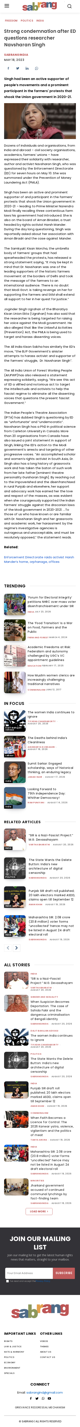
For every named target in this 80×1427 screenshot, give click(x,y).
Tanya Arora (39, 1139)
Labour (9, 755)
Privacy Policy (43, 1281)
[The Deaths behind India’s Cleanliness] (15, 746)
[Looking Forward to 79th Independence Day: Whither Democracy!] (15, 798)
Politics (27, 20)
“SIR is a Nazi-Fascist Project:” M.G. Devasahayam (51, 837)
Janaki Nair (35, 776)
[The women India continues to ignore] (15, 721)
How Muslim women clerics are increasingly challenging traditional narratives (51, 679)
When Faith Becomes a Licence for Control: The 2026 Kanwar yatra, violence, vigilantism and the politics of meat (52, 1126)
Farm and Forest (38, 638)
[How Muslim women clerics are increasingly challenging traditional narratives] (15, 682)
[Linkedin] (27, 68)
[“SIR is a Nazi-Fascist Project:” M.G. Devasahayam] (15, 839)
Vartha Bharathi (39, 844)
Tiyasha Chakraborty (42, 721)
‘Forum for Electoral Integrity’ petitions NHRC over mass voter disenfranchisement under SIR (52, 601)
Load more (38, 1211)
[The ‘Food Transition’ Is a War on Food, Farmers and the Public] (15, 630)
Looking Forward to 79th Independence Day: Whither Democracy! (46, 793)
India (40, 20)
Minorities (37, 1180)
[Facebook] (8, 68)
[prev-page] (7, 948)
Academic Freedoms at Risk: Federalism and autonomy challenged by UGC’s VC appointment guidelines (49, 653)
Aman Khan (35, 904)
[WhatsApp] (36, 68)
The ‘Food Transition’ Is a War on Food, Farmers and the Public (50, 627)
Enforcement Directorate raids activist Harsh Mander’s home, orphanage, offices (39, 559)
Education (34, 666)
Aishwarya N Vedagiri (41, 747)
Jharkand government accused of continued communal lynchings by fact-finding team (49, 1191)
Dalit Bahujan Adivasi (13, 728)
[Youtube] (49, 1399)
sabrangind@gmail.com (44, 1392)
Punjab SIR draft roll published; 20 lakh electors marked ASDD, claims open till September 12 (52, 895)
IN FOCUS (14, 703)
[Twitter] (18, 68)
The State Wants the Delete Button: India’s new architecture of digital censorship (50, 866)
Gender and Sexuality (44, 996)
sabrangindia (16, 55)
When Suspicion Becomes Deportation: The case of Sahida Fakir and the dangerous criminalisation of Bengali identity (50, 1010)
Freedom (11, 20)
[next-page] (16, 948)
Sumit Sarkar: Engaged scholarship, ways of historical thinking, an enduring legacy (50, 767)
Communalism (37, 690)
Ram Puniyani (36, 802)
